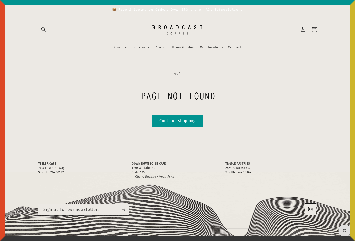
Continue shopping (177, 120)
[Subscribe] (123, 210)
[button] (43, 29)
